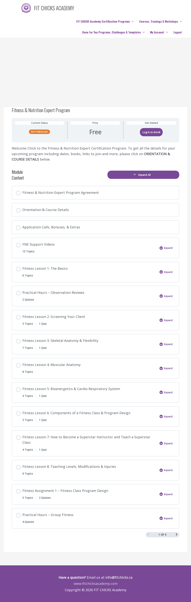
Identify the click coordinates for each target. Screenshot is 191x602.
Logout (177, 32)
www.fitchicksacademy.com (96, 583)
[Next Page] (176, 534)
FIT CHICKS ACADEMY (54, 8)
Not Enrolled (39, 131)
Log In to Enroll (151, 132)
